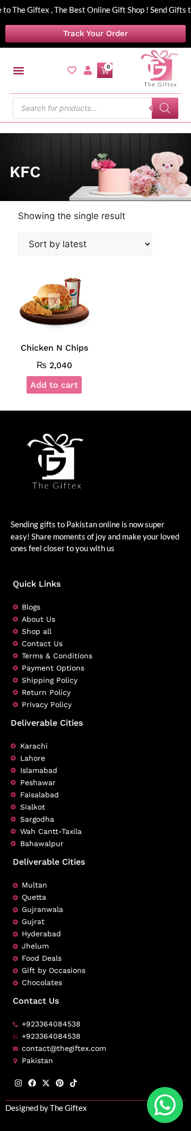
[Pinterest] (59, 1083)
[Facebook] (32, 1083)
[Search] (165, 108)
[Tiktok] (73, 1083)
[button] (18, 70)
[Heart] (71, 70)
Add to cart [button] (54, 385)
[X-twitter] (45, 1083)
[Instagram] (18, 1083)
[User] (87, 70)
